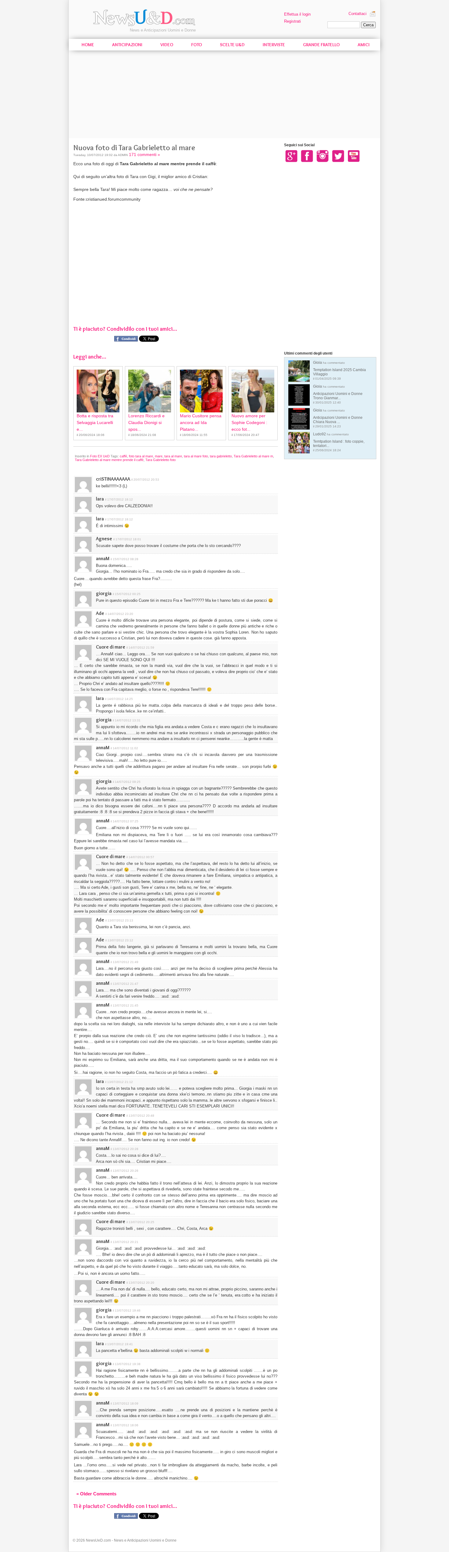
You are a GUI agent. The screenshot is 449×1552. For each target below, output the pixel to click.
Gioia (339, 370)
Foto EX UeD (100, 456)
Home (88, 44)
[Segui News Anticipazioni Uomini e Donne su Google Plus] (291, 156)
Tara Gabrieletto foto (160, 460)
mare (158, 456)
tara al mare (173, 456)
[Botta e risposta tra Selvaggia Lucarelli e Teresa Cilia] (98, 391)
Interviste (274, 44)
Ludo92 (338, 442)
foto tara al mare (141, 456)
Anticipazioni (127, 44)
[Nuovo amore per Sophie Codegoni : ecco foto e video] (253, 391)
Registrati (292, 21)
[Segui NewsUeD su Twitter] (338, 156)
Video (166, 44)
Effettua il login (297, 14)
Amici (364, 44)
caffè (123, 456)
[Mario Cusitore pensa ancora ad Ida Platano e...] (201, 391)
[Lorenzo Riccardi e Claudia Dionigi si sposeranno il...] (149, 391)
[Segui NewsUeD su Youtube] (353, 156)
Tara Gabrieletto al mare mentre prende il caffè (109, 460)
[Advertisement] (224, 95)
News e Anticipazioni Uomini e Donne (163, 30)
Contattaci (358, 13)
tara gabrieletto (221, 456)
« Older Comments (96, 1493)
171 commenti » (144, 154)
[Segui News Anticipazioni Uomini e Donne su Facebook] (307, 156)
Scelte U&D (232, 44)
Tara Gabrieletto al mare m (253, 456)
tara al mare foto (196, 456)
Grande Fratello (321, 44)
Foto (196, 44)
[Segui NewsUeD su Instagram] (322, 156)
